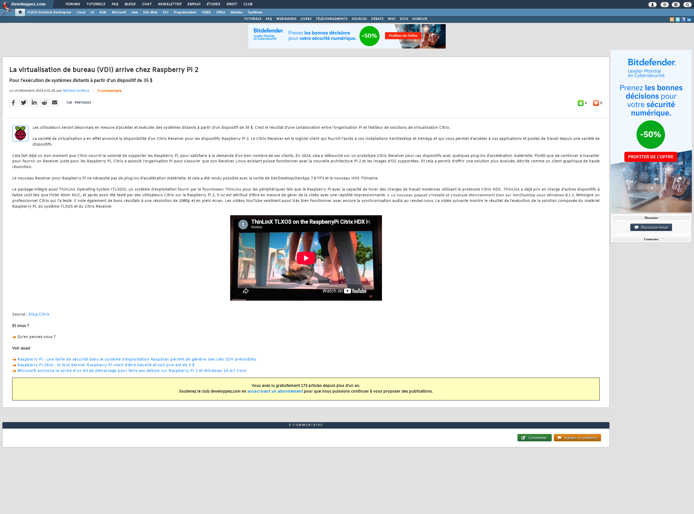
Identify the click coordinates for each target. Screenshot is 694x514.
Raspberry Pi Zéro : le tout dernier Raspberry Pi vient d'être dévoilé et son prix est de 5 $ (105, 365)
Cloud (81, 12)
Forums (72, 4)
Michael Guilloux (76, 91)
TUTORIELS (252, 19)
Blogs (130, 4)
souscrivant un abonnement (275, 391)
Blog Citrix (39, 314)
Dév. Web (150, 12)
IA (92, 12)
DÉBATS (377, 19)
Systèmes (255, 12)
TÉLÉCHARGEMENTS (332, 19)
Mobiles (237, 12)
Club (247, 4)
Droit (231, 4)
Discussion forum (653, 227)
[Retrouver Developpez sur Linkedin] (689, 19)
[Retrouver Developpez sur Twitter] (678, 19)
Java (134, 12)
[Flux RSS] (672, 19)
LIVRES (306, 19)
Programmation (185, 12)
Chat (146, 4)
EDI (165, 12)
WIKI (392, 19)
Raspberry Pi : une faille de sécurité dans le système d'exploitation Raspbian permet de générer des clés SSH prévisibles (136, 359)
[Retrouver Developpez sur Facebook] (683, 19)
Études (213, 4)
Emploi (194, 4)
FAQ (114, 4)
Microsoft (119, 12)
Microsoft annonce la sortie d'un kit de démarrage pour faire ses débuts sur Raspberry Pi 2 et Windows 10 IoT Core (131, 371)
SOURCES (359, 19)
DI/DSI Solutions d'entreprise (49, 12)
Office (220, 12)
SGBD (206, 12)
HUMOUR (419, 19)
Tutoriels (95, 4)
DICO (404, 19)
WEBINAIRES (286, 19)
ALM (102, 12)
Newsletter (169, 4)
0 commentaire (109, 91)
